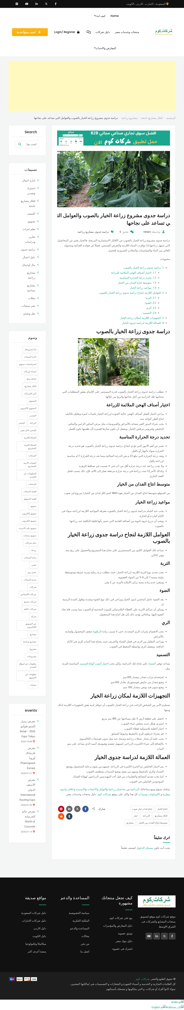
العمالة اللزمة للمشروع (30, 447)
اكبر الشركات (30, 393)
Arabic (175, 1002)
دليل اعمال (29, 257)
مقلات (31, 298)
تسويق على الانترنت (27, 528)
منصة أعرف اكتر (37, 951)
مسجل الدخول (145, 848)
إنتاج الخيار (162, 809)
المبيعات (32, 455)
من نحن (85, 943)
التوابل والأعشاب (96, 789)
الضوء (150, 302)
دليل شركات (103, 32)
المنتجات (32, 484)
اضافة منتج (31, 379)
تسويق (31, 221)
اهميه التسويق (30, 499)
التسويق (32, 401)
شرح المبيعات (30, 579)
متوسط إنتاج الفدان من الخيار (153, 822)
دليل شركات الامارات (34, 920)
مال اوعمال (28, 265)
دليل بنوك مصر (124, 941)
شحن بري (31, 572)
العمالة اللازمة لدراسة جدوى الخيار (143, 323)
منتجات (33, 685)
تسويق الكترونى (29, 521)
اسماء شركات (30, 371)
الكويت (130, 4)
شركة (33, 616)
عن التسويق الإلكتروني (31, 625)
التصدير (33, 415)
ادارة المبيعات (30, 357)
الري (151, 307)
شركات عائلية (30, 609)
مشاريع (130, 822)
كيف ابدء (100, 16)
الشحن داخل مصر (28, 430)
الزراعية (134, 789)
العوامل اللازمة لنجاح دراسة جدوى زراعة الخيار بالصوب (131, 292)
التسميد (149, 312)
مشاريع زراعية (86, 231)
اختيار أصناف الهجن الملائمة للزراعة (133, 272)
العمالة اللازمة (30, 437)
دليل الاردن (40, 928)
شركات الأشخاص (28, 594)
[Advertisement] (92, 86)
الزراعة (146, 815)
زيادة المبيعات (30, 557)
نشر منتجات (28, 306)
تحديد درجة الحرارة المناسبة (138, 277)
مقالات (85, 936)
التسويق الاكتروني (28, 408)
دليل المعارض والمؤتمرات (117, 925)
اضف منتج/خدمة (26, 32)
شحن (33, 565)
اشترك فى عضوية (122, 948)
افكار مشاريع (161, 815)
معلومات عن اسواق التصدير (27, 665)
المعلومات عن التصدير (30, 475)
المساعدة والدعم (79, 928)
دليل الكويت (39, 936)
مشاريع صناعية (29, 641)
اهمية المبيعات (29, 491)
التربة (150, 297)
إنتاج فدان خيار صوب (142, 809)
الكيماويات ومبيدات (149, 794)
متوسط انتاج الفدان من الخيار (137, 282)
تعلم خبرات (29, 229)
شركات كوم (104, 794)
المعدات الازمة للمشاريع (30, 464)
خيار (136, 815)
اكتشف (31, 213)
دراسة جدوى (102, 231)
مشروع (33, 649)
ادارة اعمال (28, 180)
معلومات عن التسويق (30, 676)
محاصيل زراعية (117, 789)
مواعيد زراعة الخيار (143, 287)
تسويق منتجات (29, 535)
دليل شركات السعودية (33, 913)
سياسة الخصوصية (79, 913)
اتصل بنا (84, 951)
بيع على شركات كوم (121, 918)
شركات (32, 587)
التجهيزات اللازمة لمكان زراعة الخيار (142, 318)
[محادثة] (89, 32)
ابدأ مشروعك (30, 349)
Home (115, 16)
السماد (152, 663)
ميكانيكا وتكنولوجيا (35, 943)
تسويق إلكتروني (29, 513)
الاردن (139, 4)
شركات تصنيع (30, 601)
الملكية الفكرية (81, 920)
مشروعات (31, 656)
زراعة (33, 550)
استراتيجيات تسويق (27, 364)
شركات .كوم (143, 979)
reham (147, 231)
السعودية (160, 4)
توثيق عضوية (125, 933)
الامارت (149, 4)
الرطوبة (97, 631)
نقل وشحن (29, 313)
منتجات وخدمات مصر (127, 32)
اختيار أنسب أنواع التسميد (94, 663)
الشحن (22, 423)
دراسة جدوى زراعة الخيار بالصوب (143, 267)
